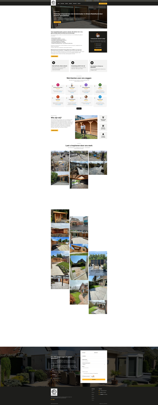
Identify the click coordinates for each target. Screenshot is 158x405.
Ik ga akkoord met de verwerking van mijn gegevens (91, 373)
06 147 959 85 (54, 372)
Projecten (74, 3)
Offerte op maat (54, 56)
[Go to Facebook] (53, 399)
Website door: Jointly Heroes (103, 403)
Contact (79, 3)
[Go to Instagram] (52, 399)
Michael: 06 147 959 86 (98, 47)
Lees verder (60, 91)
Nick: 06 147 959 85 (98, 45)
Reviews (66, 3)
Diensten (70, 3)
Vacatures (62, 3)
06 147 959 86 (54, 375)
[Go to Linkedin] (51, 399)
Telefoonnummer (85, 359)
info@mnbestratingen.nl (103, 390)
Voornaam (84, 352)
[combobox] (83, 361)
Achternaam (96, 352)
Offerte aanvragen (103, 3)
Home (58, 3)
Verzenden (93, 379)
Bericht (83, 366)
